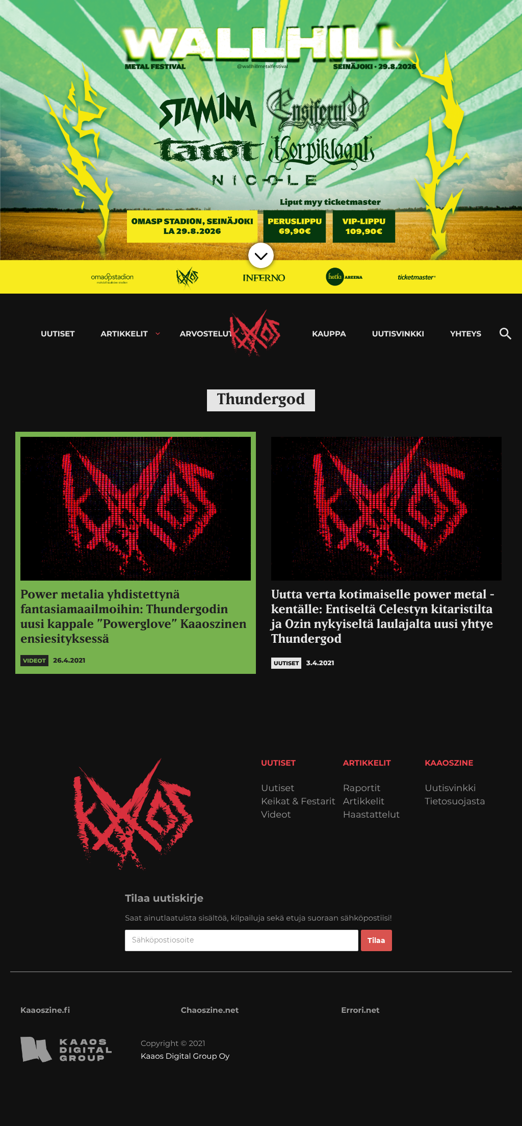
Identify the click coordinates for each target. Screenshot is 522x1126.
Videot (276, 814)
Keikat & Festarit (298, 801)
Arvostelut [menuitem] (206, 333)
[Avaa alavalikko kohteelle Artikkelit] (157, 333)
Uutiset (278, 788)
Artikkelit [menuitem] (124, 333)
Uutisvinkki (450, 788)
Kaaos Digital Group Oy (185, 1056)
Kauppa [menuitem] (329, 333)
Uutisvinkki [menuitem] (398, 333)
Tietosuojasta (455, 801)
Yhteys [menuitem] (465, 333)
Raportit (362, 788)
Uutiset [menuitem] (58, 333)
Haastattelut (371, 814)
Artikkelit (364, 801)
